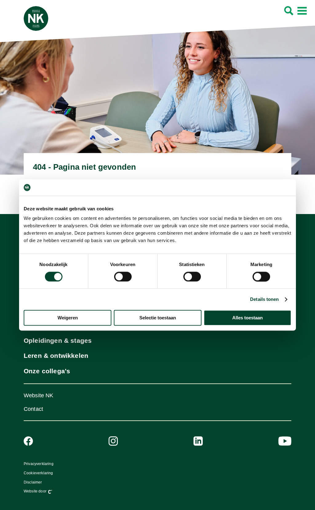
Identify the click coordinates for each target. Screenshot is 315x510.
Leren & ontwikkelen (56, 355)
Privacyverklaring (39, 464)
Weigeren (68, 318)
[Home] (36, 18)
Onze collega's (47, 370)
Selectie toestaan (157, 318)
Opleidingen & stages (58, 340)
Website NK (39, 395)
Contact (33, 409)
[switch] (123, 276)
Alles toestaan (247, 318)
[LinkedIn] (198, 441)
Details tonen (264, 299)
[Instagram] (113, 441)
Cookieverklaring (38, 473)
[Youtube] (284, 441)
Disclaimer (33, 482)
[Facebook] (28, 441)
